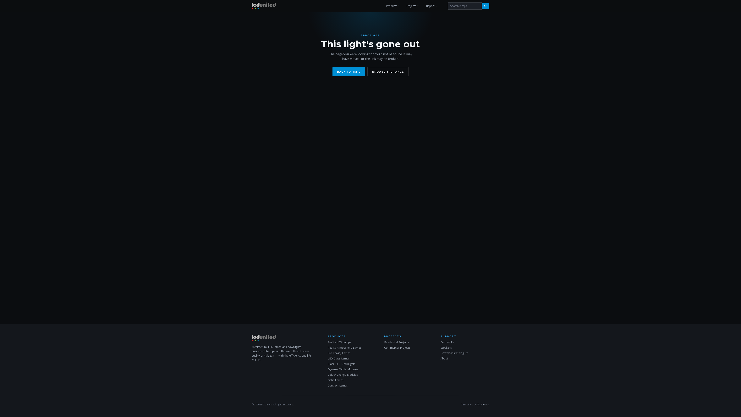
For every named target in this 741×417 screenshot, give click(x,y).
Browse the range (387, 71)
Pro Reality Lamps (339, 353)
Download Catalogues (454, 353)
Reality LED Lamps (339, 342)
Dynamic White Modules (343, 369)
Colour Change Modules (343, 374)
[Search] (485, 6)
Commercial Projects (397, 347)
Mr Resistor (483, 404)
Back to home (348, 71)
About (444, 358)
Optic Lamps (335, 380)
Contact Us (447, 342)
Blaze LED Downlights (341, 364)
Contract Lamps (338, 385)
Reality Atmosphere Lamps (344, 347)
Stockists (446, 347)
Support (430, 6)
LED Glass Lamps (339, 358)
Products (391, 6)
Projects (411, 6)
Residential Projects (396, 342)
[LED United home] (264, 6)
